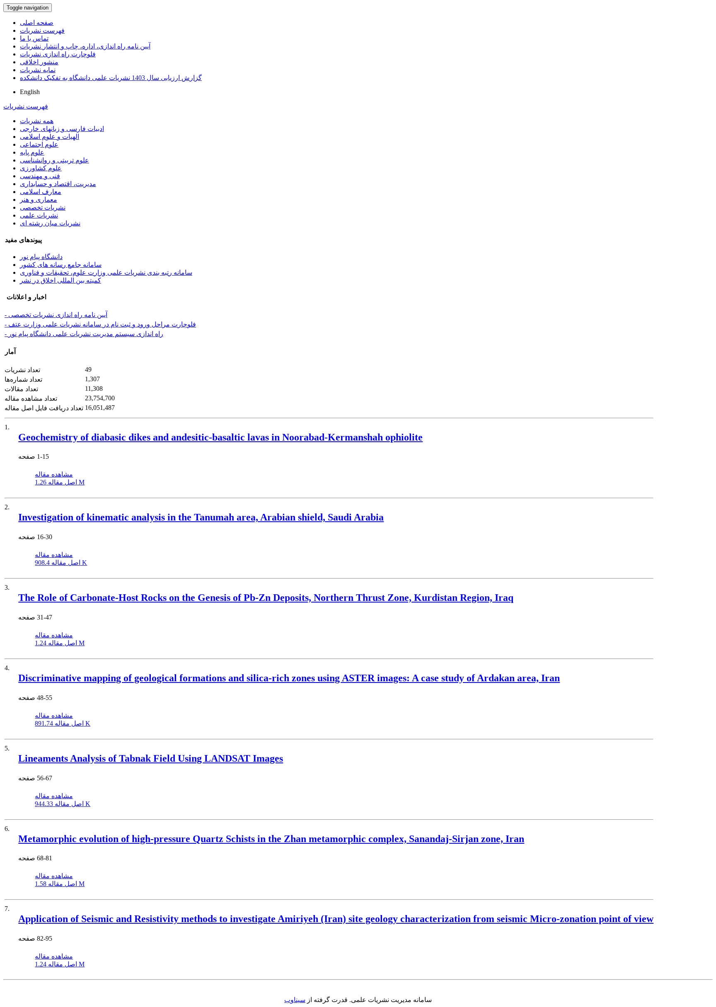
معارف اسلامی (40, 191)
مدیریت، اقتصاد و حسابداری (58, 183)
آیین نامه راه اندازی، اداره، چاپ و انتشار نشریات (85, 46)
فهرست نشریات (42, 30)
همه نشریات (36, 120)
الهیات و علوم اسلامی (49, 136)
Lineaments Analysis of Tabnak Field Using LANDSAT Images (150, 758)
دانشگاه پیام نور (41, 256)
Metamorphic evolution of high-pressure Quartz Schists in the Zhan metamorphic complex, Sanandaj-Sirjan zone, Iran (271, 838)
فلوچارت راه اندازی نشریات (58, 54)
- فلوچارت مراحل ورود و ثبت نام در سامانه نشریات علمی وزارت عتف (100, 324)
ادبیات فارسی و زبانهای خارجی (62, 128)
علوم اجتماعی (39, 144)
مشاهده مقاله (54, 474)
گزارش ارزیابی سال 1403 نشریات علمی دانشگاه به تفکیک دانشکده (111, 77)
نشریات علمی (39, 215)
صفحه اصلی (36, 22)
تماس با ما (34, 38)
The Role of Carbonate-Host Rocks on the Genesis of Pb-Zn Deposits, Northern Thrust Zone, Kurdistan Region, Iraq (265, 597)
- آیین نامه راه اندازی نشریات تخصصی (56, 314)
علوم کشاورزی (41, 168)
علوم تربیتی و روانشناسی (54, 160)
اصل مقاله (60, 482)
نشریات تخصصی (42, 207)
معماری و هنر (38, 199)
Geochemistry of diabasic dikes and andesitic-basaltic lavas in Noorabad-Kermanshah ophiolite (220, 437)
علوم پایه (32, 152)
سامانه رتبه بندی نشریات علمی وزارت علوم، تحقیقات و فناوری (106, 272)
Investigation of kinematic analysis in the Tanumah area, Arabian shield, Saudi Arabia (201, 517)
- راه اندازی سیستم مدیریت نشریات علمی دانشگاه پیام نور (84, 333)
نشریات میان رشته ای (50, 223)
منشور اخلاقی (39, 61)
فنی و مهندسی (40, 175)
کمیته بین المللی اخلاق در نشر (60, 280)
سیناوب (294, 999)
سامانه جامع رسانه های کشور (61, 264)
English (30, 91)
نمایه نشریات (38, 69)
